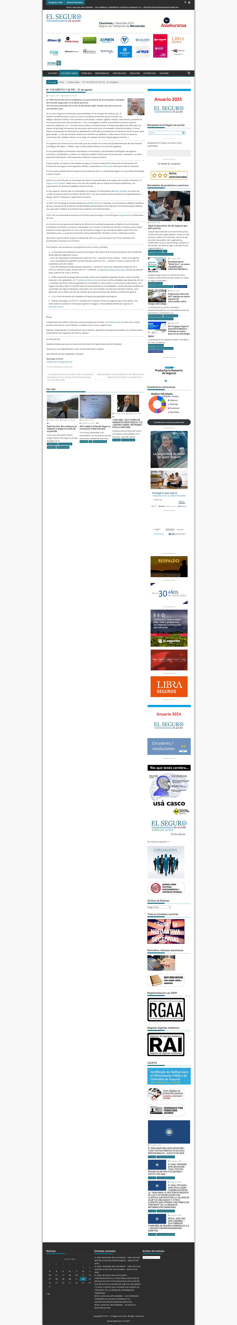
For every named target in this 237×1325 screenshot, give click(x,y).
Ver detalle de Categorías (169, 163)
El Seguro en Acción (70, 96)
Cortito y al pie (67, 367)
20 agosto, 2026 (155, 1145)
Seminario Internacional (87, 280)
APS (90, 441)
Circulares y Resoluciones (165, 1157)
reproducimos (125, 215)
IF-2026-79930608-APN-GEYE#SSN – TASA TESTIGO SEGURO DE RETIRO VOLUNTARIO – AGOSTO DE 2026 (117, 1269)
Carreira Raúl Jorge (54, 367)
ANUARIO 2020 (52, 444)
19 (63, 1279)
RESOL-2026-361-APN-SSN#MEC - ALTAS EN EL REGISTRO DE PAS (93, 7)
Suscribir (164, 73)
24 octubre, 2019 (87, 420)
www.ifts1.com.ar (56, 306)
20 (70, 1279)
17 (50, 1279)
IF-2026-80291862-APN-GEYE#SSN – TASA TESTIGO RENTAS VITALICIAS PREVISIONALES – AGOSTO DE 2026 (117, 1260)
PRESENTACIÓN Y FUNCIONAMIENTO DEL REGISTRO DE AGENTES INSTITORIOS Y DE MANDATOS (120, 375)
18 (56, 1279)
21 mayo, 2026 (155, 222)
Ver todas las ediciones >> (158, 841)
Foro (101, 171)
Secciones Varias (69, 73)
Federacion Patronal (170, 316)
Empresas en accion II (156, 345)
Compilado (86, 73)
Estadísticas (150, 73)
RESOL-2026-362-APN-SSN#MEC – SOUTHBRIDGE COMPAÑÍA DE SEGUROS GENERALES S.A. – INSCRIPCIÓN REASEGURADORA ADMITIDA (116, 1299)
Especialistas (119, 73)
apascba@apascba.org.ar (114, 269)
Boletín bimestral (95, 203)
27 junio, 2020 (54, 420)
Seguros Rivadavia (181, 286)
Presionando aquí (112, 322)
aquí (126, 330)
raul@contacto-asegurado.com (59, 361)
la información (107, 166)
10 (50, 1275)
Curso (94, 238)
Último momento (63, 447)
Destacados (51, 447)
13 (70, 1275)
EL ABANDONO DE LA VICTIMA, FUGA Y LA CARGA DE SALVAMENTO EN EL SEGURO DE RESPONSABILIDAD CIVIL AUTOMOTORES (70, 377)
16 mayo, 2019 (119, 413)
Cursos (54, 296)
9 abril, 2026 (174, 323)
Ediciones (52, 73)
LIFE (165, 251)
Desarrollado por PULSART (118, 1321)
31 (49, 423)
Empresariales (102, 73)
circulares (152, 1157)
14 (76, 1275)
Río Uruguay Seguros (155, 351)
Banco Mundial (120, 191)
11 (56, 1275)
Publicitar (135, 73)
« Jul (48, 1293)
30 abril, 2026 (174, 291)
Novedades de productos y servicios (161, 254)
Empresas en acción (155, 251)
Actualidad (83, 441)
